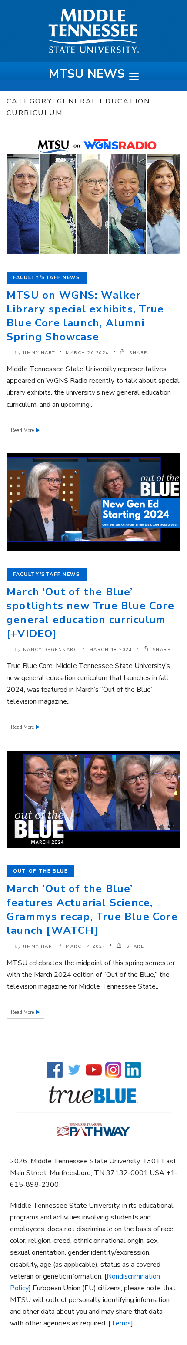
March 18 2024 (111, 650)
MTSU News (87, 74)
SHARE (137, 353)
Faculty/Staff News (46, 277)
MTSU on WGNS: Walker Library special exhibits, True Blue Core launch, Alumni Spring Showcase (85, 316)
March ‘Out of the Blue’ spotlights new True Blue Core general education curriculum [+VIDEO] (90, 613)
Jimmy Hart (39, 353)
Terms (121, 1323)
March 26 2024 (87, 353)
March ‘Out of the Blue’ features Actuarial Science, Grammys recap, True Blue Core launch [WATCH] (92, 909)
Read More (23, 430)
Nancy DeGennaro (51, 650)
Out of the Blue (40, 871)
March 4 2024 (86, 946)
